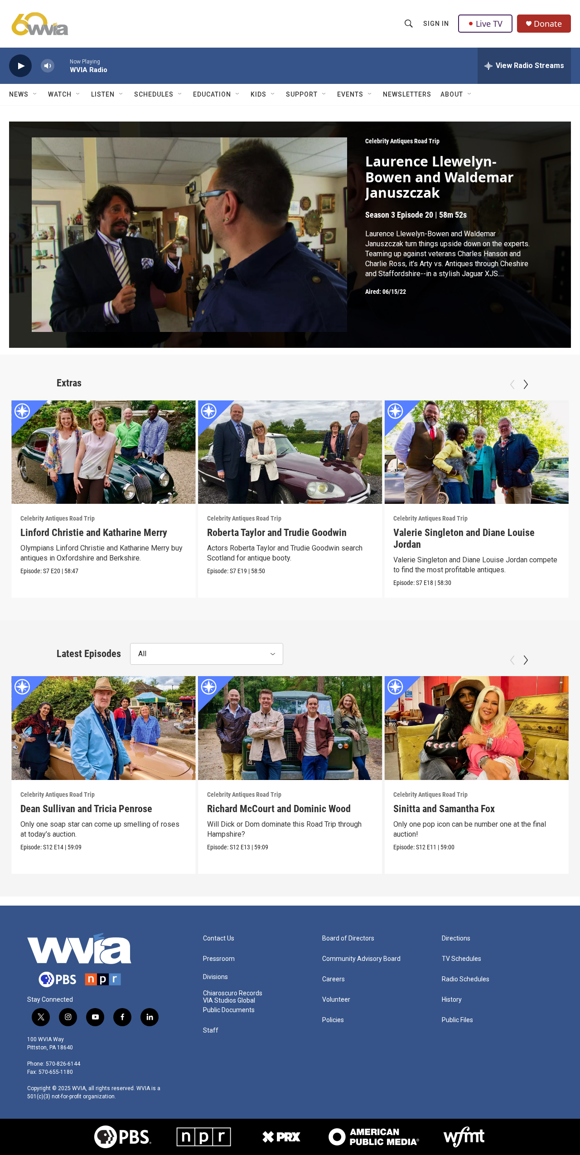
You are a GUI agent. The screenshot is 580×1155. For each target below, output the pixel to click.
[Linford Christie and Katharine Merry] (103, 452)
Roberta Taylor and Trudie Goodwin (277, 532)
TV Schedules (461, 958)
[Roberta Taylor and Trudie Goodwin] (290, 452)
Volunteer (336, 999)
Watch (60, 94)
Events (350, 94)
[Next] (525, 384)
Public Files (457, 1020)
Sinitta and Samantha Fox (444, 808)
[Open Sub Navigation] (35, 94)
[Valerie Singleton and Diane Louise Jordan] (476, 452)
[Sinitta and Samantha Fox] (476, 728)
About (451, 94)
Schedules (154, 94)
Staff (210, 1030)
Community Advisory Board (361, 958)
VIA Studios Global (229, 1000)
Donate (548, 24)
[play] (20, 66)
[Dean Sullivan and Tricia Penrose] (103, 728)
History (452, 999)
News (19, 94)
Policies (333, 1020)
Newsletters (407, 94)
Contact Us (218, 938)
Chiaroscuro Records (232, 993)
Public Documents (229, 1010)
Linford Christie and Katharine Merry (93, 532)
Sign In (436, 23)
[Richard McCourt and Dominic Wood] (290, 728)
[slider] (62, 65)
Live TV (489, 23)
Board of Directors (348, 938)
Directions (456, 938)
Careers (333, 979)
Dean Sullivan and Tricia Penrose (86, 808)
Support (302, 94)
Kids (258, 94)
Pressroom (219, 958)
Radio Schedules (465, 979)
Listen (103, 94)
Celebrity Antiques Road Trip (402, 141)
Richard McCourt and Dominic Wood (279, 808)
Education (212, 94)
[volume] (47, 66)
